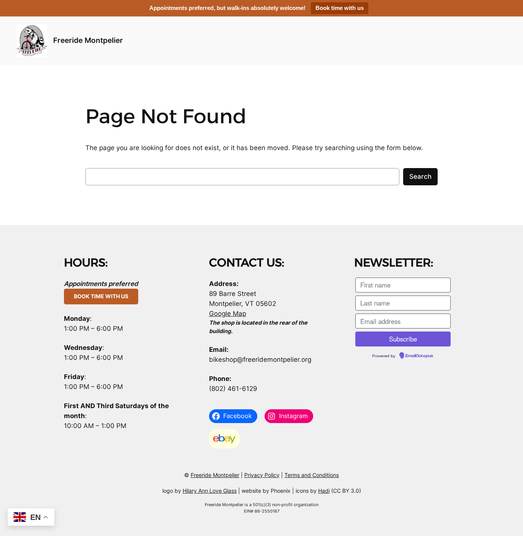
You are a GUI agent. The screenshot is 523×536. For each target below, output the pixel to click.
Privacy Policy (261, 475)
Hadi (324, 490)
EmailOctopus (419, 356)
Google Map (227, 313)
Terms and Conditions (311, 475)
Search (420, 176)
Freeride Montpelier (88, 40)
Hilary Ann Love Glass (210, 490)
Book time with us (339, 8)
